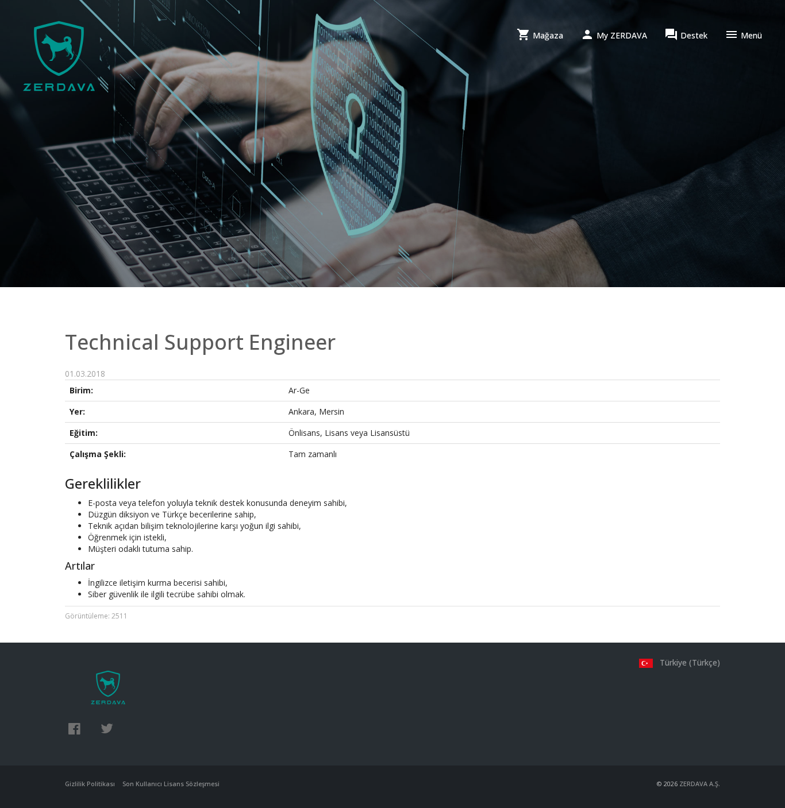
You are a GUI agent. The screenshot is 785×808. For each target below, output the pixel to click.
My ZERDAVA (613, 34)
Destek (685, 34)
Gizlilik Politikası (90, 783)
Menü (743, 34)
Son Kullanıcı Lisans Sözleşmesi (171, 783)
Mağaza (540, 34)
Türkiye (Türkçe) (688, 662)
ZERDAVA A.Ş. (699, 783)
